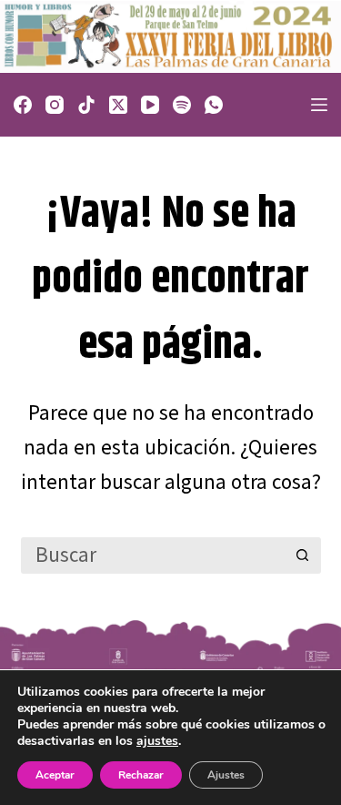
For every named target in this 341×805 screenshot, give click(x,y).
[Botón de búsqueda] (303, 555)
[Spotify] (182, 105)
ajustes (157, 741)
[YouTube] (150, 105)
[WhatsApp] (214, 105)
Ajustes (226, 775)
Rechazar (141, 775)
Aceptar (55, 775)
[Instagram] (54, 105)
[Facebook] (23, 105)
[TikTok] (86, 105)
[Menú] (319, 105)
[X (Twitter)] (118, 105)
